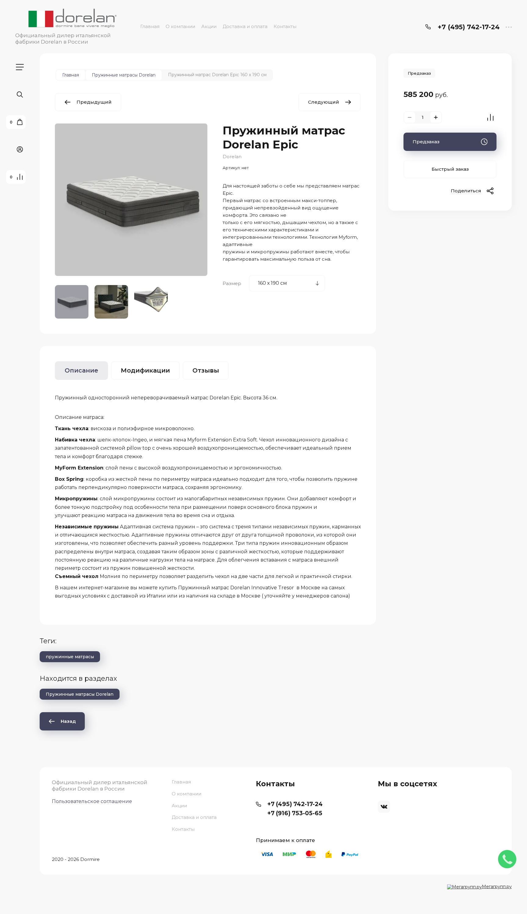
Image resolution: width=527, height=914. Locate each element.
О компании (180, 26)
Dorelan (232, 156)
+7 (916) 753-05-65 (294, 813)
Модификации (145, 370)
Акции (209, 26)
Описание (81, 370)
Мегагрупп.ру (497, 886)
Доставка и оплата (245, 26)
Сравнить (490, 117)
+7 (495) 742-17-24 (469, 27)
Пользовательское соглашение (92, 801)
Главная (150, 26)
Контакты (285, 26)
